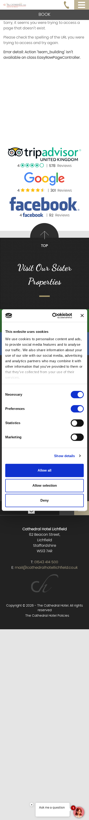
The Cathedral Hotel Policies (47, 615)
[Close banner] (82, 315)
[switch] (77, 408)
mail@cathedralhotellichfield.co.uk (46, 567)
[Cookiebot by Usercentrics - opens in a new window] (54, 316)
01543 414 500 (46, 562)
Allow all (44, 470)
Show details (64, 456)
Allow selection (44, 485)
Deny (44, 500)
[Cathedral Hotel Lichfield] (14, 4)
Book (44, 14)
